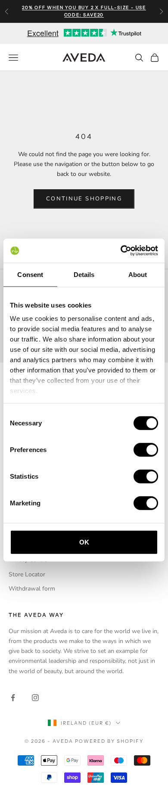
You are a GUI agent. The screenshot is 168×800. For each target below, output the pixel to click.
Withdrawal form (32, 589)
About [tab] (137, 274)
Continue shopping (84, 199)
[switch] (146, 449)
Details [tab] (84, 274)
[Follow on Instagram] (35, 697)
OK (84, 541)
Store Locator (27, 574)
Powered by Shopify (109, 741)
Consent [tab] (30, 274)
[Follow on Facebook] (13, 697)
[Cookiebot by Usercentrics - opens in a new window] (121, 250)
